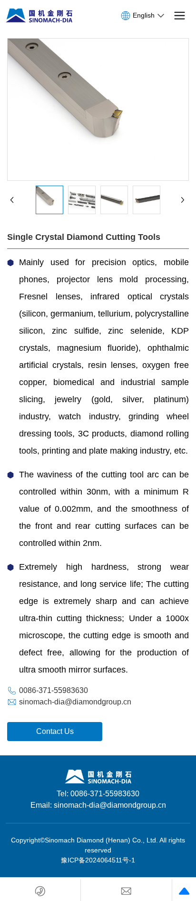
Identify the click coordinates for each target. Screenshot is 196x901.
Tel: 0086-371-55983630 (98, 794)
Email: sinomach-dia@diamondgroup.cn (98, 805)
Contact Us (55, 731)
